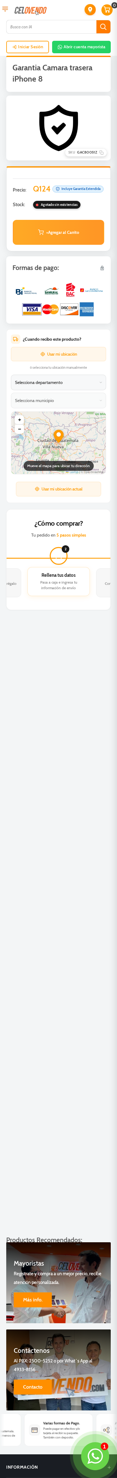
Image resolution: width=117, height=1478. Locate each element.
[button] (90, 9)
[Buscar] (103, 26)
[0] (107, 10)
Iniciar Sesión (30, 46)
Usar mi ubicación (62, 354)
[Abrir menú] (5, 9)
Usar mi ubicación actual (61, 488)
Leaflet (73, 472)
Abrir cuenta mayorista (84, 46)
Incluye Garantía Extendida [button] (80, 189)
